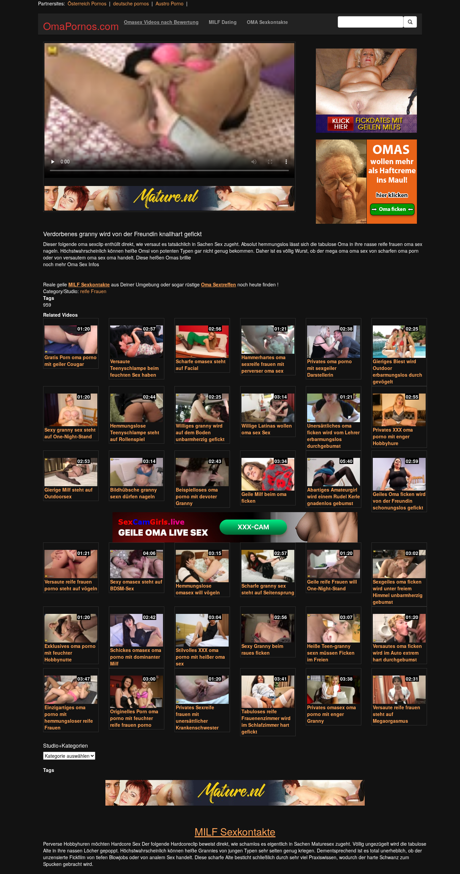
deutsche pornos (131, 3)
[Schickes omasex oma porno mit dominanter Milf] (136, 627)
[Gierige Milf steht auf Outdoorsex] (70, 469)
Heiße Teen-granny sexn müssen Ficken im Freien (331, 653)
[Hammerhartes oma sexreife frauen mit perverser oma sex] (267, 336)
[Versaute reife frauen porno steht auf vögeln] (70, 561)
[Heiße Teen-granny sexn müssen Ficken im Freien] (333, 625)
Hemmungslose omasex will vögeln (198, 589)
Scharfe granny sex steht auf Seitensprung (267, 589)
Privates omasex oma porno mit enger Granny (331, 714)
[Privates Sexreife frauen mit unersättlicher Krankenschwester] (202, 686)
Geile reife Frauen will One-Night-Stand (332, 585)
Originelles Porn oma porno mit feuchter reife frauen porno (134, 718)
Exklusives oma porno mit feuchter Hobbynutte (70, 653)
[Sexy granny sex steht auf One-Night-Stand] (70, 406)
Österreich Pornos (87, 3)
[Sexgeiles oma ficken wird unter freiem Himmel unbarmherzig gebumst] (399, 561)
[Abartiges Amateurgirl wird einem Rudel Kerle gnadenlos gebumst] (333, 469)
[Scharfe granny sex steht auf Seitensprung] (267, 563)
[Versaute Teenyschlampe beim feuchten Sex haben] (136, 338)
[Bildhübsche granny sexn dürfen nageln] (136, 469)
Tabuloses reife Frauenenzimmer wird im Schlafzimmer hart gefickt (266, 721)
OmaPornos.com (81, 26)
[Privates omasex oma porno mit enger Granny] (333, 686)
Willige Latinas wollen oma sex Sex (266, 429)
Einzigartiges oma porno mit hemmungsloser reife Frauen (68, 717)
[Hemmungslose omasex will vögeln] (202, 563)
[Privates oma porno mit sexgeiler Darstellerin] (333, 338)
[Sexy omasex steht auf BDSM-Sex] (136, 561)
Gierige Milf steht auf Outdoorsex (68, 493)
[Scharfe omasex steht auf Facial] (202, 338)
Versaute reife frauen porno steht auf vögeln (70, 585)
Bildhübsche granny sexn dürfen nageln (133, 493)
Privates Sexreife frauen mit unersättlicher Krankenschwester (197, 717)
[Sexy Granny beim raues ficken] (267, 625)
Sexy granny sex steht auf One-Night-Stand (70, 433)
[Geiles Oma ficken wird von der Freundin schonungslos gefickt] (399, 471)
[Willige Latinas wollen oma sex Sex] (267, 404)
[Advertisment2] (366, 181)
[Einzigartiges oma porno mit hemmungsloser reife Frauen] (70, 686)
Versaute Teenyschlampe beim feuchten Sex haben (134, 368)
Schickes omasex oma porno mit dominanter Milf (135, 657)
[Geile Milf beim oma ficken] (267, 471)
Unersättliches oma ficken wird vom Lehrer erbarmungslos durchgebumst (333, 435)
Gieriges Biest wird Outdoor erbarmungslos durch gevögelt (397, 371)
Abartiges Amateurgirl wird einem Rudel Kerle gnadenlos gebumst (333, 496)
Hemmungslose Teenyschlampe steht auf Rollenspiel (134, 432)
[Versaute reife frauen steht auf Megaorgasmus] (399, 686)
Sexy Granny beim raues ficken (262, 649)
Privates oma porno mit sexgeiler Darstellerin (329, 368)
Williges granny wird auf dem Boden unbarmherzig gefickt (200, 432)
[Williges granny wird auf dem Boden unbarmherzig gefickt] (202, 404)
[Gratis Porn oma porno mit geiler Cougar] (70, 336)
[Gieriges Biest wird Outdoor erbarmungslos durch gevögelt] (399, 338)
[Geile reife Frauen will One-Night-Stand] (333, 561)
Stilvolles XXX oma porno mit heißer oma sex (200, 657)
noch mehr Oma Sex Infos (71, 264)
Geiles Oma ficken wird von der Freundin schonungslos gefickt (399, 501)
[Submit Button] (410, 22)
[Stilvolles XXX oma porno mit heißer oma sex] (202, 627)
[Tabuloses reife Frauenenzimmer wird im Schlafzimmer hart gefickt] (267, 688)
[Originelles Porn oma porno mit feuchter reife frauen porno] (136, 688)
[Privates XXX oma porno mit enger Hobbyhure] (399, 406)
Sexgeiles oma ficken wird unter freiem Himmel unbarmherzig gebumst (398, 591)
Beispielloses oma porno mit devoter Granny (197, 496)
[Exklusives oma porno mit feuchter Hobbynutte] (70, 625)
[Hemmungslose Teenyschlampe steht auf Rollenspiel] (136, 404)
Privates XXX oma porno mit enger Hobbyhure (393, 436)
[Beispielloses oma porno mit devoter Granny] (202, 469)
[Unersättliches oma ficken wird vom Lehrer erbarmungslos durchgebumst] (333, 404)
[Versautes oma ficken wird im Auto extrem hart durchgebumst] (399, 625)
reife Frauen (93, 291)
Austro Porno (170, 3)
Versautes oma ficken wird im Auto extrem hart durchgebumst (397, 653)
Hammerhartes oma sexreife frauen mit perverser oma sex (263, 364)
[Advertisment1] (366, 91)
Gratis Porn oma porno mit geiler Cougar (70, 360)
